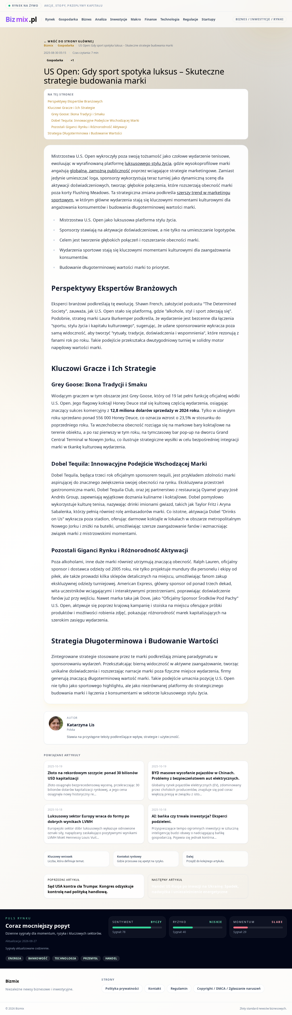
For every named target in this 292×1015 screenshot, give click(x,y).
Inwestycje (118, 19)
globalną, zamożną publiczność (100, 170)
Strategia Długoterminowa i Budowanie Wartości (85, 133)
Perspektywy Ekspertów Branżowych (75, 101)
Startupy (208, 19)
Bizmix (48, 45)
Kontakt (154, 988)
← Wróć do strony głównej (69, 41)
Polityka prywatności (122, 988)
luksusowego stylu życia (148, 163)
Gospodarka (68, 19)
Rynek (50, 19)
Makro (136, 19)
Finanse (151, 19)
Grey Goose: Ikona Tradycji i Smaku (78, 114)
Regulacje (190, 19)
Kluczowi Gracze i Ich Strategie (71, 107)
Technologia (169, 19)
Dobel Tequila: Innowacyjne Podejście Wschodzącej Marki (95, 120)
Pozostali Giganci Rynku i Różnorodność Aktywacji (89, 127)
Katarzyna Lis (80, 724)
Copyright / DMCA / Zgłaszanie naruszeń (229, 988)
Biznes (86, 19)
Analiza (101, 19)
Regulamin (179, 988)
